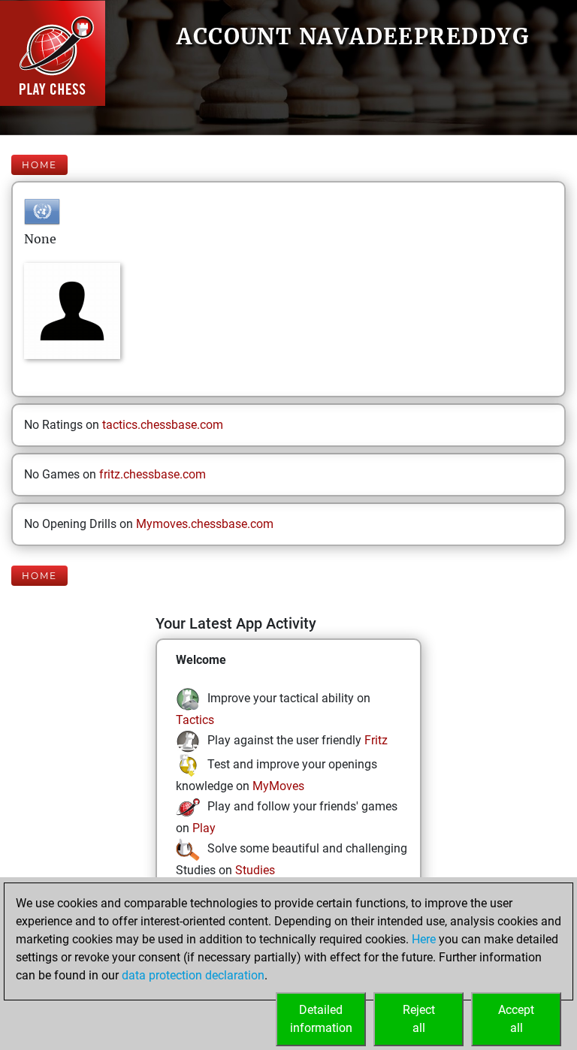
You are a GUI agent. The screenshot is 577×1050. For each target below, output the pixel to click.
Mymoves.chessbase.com (204, 524)
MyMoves (278, 786)
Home (39, 164)
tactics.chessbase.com (162, 425)
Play (204, 828)
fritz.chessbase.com (152, 474)
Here (424, 939)
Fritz (376, 740)
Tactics (195, 720)
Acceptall (516, 1019)
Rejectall (419, 1019)
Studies (255, 870)
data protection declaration (193, 975)
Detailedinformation (321, 1019)
